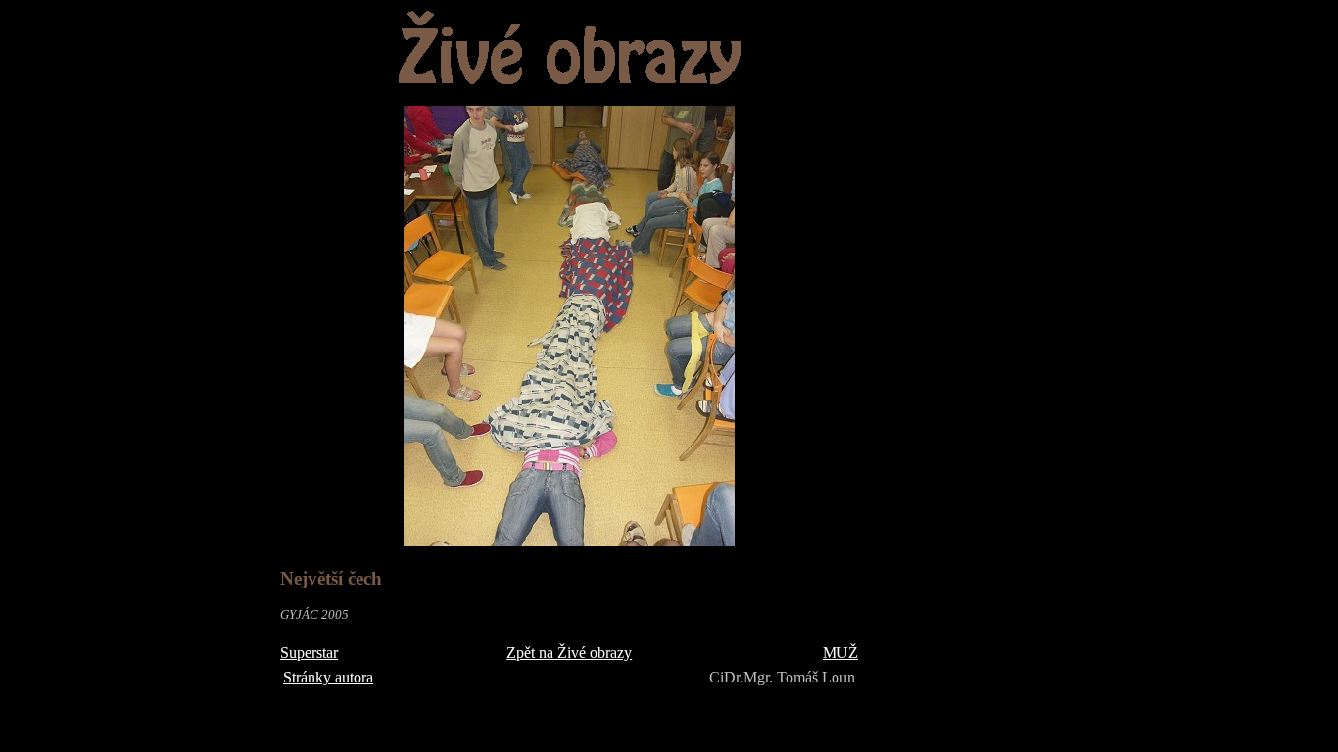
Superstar (309, 652)
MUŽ (840, 652)
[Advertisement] (960, 304)
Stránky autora (328, 677)
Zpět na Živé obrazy (569, 652)
